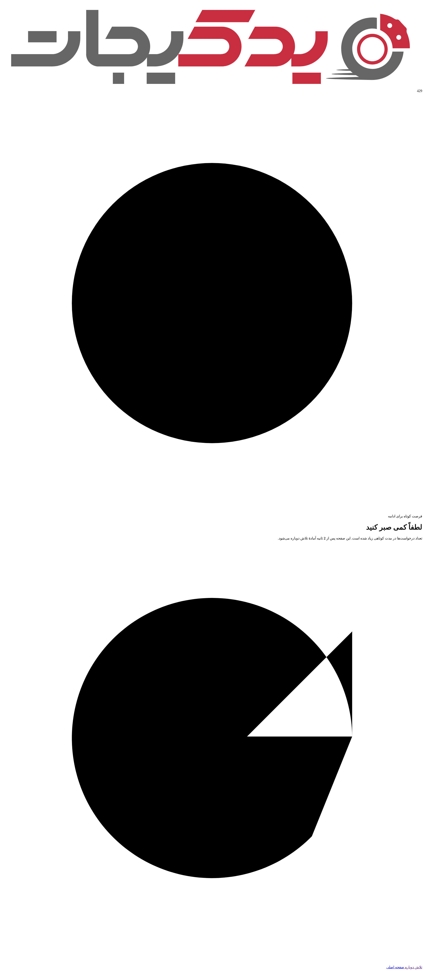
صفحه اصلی (395, 967)
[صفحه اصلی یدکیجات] (212, 87)
